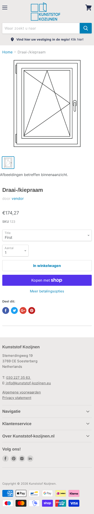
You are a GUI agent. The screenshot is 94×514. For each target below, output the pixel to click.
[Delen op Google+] (23, 310)
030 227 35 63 (18, 377)
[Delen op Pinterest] (31, 310)
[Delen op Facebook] (5, 310)
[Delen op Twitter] (14, 310)
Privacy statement (16, 398)
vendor (18, 198)
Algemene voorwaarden (21, 392)
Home (7, 52)
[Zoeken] (86, 28)
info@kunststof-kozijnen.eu (28, 383)
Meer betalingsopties (47, 291)
